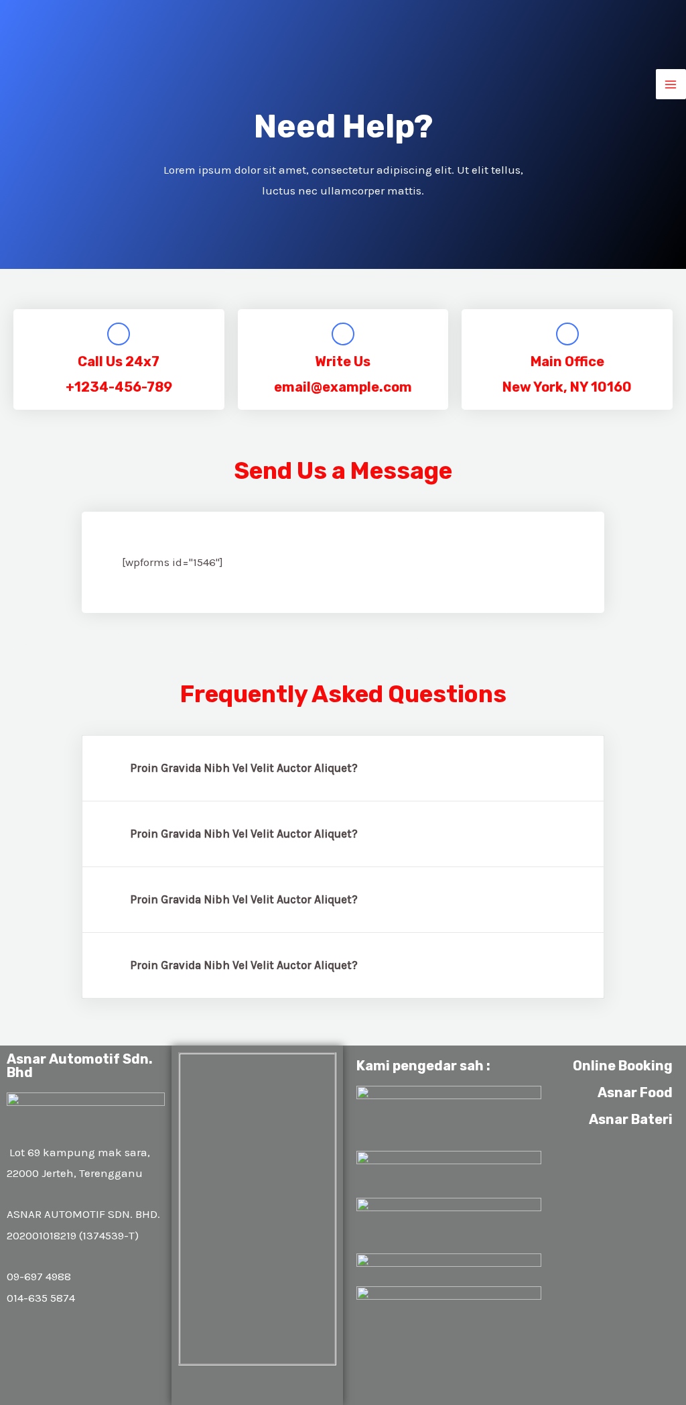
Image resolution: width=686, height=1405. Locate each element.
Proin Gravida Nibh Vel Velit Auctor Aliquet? (244, 768)
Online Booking (623, 1066)
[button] (343, 768)
